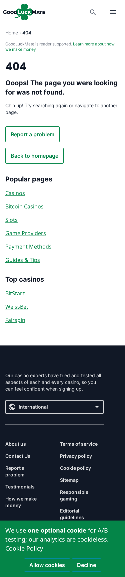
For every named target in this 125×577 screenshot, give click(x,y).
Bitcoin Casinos (24, 206)
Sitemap (69, 480)
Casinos (15, 193)
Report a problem (32, 134)
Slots (11, 220)
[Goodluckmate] (24, 12)
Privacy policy (76, 456)
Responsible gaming (74, 495)
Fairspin (15, 320)
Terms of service (79, 444)
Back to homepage (34, 155)
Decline (86, 565)
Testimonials (20, 486)
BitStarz (15, 293)
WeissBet (16, 306)
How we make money (21, 502)
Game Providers (25, 233)
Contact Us (17, 456)
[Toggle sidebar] (113, 12)
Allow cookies (47, 565)
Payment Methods (28, 246)
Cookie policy (75, 468)
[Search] (93, 12)
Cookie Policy (24, 548)
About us (15, 444)
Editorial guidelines (72, 514)
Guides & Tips (22, 260)
